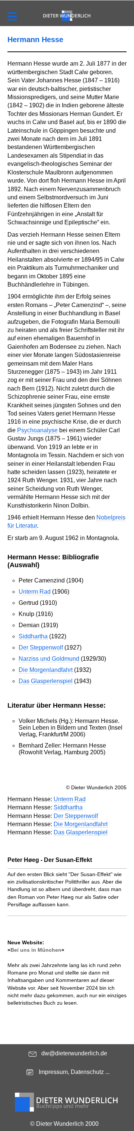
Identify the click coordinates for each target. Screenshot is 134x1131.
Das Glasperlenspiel (46, 681)
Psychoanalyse (37, 430)
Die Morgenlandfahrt (46, 670)
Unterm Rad (35, 591)
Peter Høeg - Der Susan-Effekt (49, 860)
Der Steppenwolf (41, 647)
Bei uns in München (35, 950)
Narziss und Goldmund (49, 658)
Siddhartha (33, 636)
